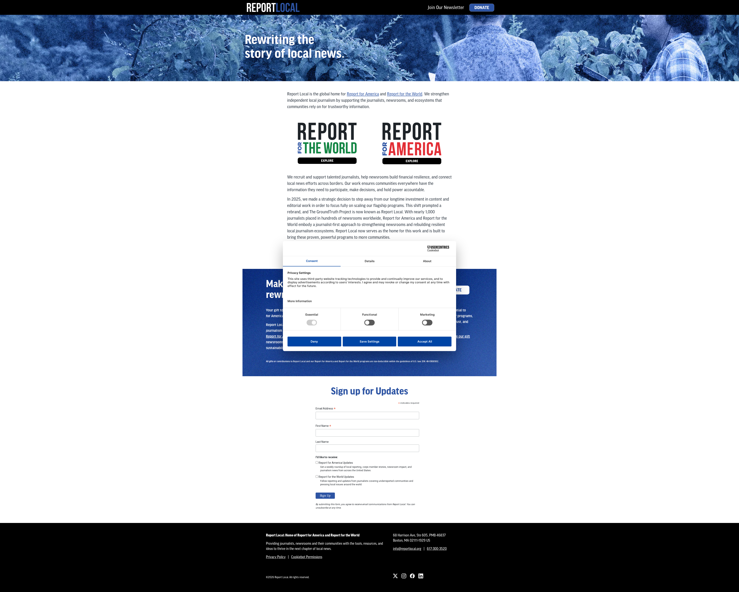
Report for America (363, 94)
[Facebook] (412, 576)
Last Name (322, 441)
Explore (327, 160)
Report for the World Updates (336, 476)
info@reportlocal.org (407, 549)
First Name (323, 426)
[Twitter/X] (395, 576)
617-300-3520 (437, 549)
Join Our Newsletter (446, 7)
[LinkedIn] (421, 576)
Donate (481, 7)
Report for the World (404, 94)
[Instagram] (404, 576)
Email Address (326, 409)
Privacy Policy (276, 557)
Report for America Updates (336, 462)
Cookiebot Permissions (306, 557)
